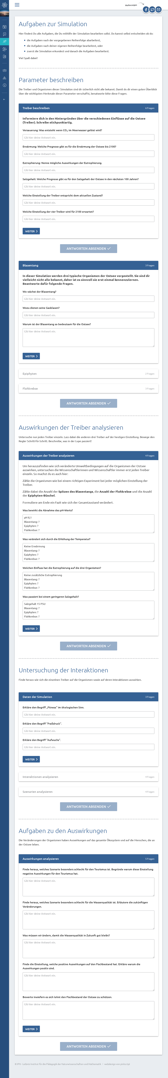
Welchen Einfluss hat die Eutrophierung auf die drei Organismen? (62, 568)
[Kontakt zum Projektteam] (4, 70)
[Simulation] (4, 49)
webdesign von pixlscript (117, 1063)
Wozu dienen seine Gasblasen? (41, 307)
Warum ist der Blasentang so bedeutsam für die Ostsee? (57, 324)
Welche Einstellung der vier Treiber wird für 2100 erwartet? (58, 211)
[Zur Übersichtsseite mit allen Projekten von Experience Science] (4, 99)
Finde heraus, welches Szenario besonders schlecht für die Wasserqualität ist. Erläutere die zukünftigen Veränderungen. (85, 904)
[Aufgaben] (4, 41)
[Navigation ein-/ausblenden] (17, 5)
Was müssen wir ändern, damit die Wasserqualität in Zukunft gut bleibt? (66, 935)
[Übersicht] (4, 27)
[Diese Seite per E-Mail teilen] (158, 9)
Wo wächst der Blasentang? (39, 291)
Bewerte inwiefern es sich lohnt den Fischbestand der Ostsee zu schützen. (67, 997)
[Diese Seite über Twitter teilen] (152, 9)
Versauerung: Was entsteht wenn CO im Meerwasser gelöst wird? (62, 130)
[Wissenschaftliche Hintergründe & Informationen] (4, 56)
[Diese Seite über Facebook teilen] (146, 9)
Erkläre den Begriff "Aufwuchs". (42, 740)
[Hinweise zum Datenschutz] (4, 77)
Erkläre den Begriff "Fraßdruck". (42, 723)
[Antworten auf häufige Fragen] (4, 34)
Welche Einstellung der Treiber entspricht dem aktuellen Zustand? (63, 195)
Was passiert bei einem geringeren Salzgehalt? (51, 596)
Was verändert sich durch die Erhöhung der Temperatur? (56, 539)
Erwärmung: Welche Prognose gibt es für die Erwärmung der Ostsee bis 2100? (69, 146)
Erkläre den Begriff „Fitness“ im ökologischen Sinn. (53, 707)
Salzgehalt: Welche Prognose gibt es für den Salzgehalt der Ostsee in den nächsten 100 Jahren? (81, 179)
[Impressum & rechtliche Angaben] (4, 85)
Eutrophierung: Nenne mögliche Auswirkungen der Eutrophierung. (62, 163)
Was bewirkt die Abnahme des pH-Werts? (48, 510)
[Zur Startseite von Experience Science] (4, 5)
